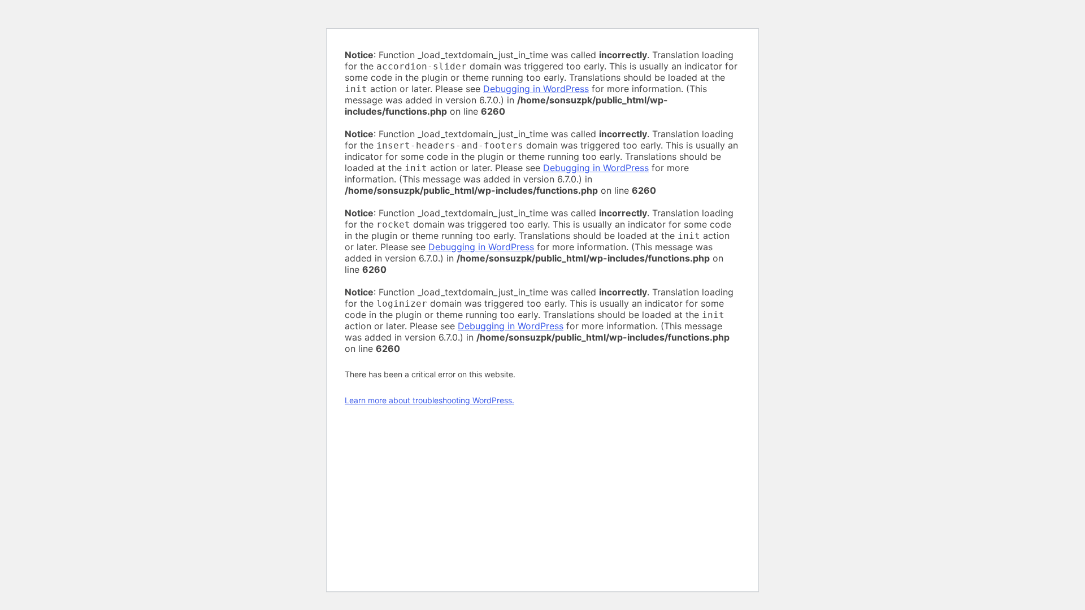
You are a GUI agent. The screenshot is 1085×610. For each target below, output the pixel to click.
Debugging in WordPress (536, 88)
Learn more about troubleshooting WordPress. (429, 400)
